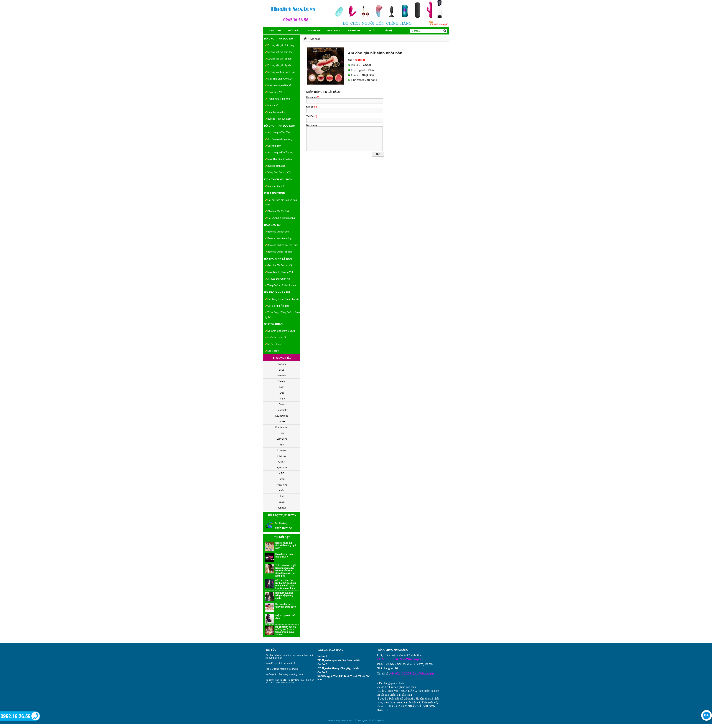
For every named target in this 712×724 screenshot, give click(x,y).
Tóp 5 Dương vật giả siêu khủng (282, 669)
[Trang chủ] (305, 38)
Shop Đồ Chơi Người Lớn (359, 720)
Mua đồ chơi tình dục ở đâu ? (280, 663)
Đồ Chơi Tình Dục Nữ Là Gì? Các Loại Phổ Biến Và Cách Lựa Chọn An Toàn (290, 681)
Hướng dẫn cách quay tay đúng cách (284, 674)
